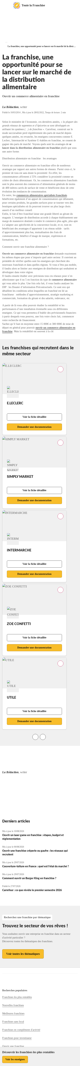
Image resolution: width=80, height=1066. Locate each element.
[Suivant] (43, 737)
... (6, 41)
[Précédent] (35, 737)
